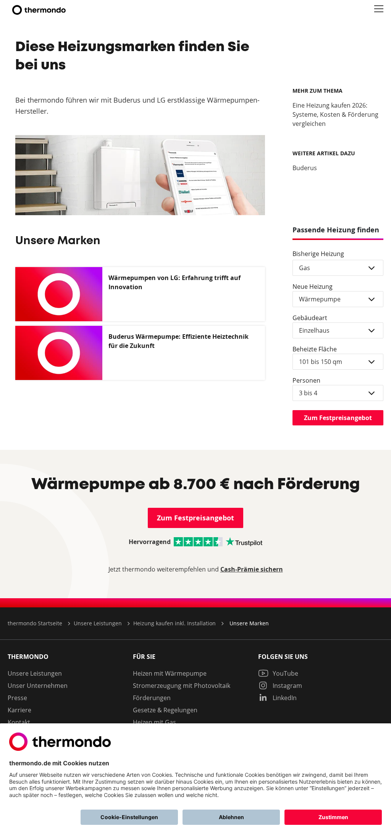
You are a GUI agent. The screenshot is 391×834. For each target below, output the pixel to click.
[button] (378, 9)
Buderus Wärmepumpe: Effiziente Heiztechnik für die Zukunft (178, 341)
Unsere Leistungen (35, 673)
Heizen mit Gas (154, 722)
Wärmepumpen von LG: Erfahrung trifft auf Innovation (174, 282)
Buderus (304, 168)
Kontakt (19, 722)
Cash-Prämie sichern (251, 569)
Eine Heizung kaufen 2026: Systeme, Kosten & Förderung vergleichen (335, 114)
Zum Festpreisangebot (338, 418)
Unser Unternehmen (38, 685)
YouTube (284, 673)
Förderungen (152, 698)
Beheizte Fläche (314, 349)
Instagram (286, 685)
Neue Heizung (312, 286)
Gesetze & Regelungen (165, 710)
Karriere (19, 710)
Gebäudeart (309, 318)
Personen (306, 380)
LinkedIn (284, 698)
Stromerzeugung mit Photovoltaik (181, 685)
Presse (17, 698)
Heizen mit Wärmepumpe (170, 673)
